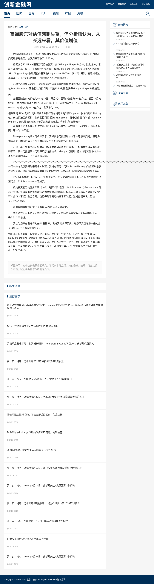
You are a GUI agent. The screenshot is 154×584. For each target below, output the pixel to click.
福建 (56, 13)
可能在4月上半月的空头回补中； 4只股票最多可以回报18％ (131, 66)
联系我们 (122, 4)
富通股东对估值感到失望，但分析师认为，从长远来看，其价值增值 (130, 35)
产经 (68, 13)
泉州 (44, 13)
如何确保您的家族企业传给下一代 (130, 76)
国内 (19, 13)
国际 (31, 13)
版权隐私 (146, 4)
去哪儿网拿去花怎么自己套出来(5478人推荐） (130, 55)
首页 (7, 13)
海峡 (80, 13)
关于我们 (110, 4)
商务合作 (134, 4)
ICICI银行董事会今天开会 (128, 43)
